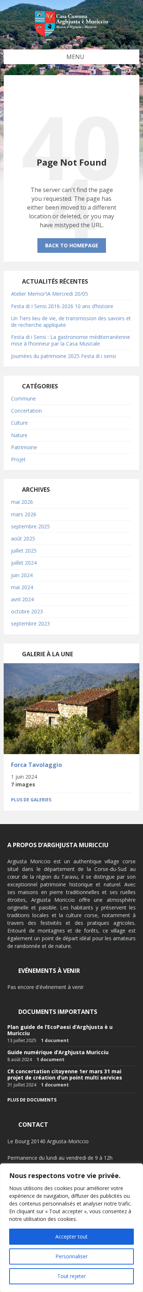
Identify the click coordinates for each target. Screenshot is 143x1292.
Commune (23, 398)
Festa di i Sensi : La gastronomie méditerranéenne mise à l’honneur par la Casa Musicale (70, 340)
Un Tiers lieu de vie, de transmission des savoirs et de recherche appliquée (71, 321)
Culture (19, 422)
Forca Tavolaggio (36, 765)
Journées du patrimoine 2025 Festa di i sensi (63, 355)
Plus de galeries (31, 800)
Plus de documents (31, 1100)
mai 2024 (22, 587)
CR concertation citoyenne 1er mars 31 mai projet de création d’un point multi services (64, 1074)
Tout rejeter (71, 1276)
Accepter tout (71, 1236)
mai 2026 (22, 501)
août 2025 (23, 538)
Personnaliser (71, 1256)
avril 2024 (22, 599)
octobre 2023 (27, 611)
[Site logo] (71, 35)
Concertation (26, 410)
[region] (71, 1227)
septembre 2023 (30, 623)
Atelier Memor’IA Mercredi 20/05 (49, 293)
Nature (19, 435)
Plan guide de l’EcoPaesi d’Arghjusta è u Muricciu (60, 1030)
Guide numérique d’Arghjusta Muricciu (58, 1052)
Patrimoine (24, 447)
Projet (18, 459)
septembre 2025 (30, 526)
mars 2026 (23, 514)
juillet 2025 (24, 550)
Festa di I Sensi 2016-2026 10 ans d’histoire (62, 306)
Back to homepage (71, 245)
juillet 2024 (24, 562)
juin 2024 (22, 575)
